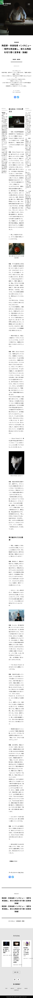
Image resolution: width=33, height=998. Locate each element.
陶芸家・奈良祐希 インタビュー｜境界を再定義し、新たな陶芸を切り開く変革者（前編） (16, 900)
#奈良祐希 (18, 921)
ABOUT (12, 988)
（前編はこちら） (13, 861)
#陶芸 (23, 921)
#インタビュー (12, 921)
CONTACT (16, 990)
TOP (6, 988)
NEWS (26, 988)
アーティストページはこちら (16, 872)
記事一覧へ (16, 972)
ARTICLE (19, 988)
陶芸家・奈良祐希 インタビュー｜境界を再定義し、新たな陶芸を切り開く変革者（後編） (16, 909)
